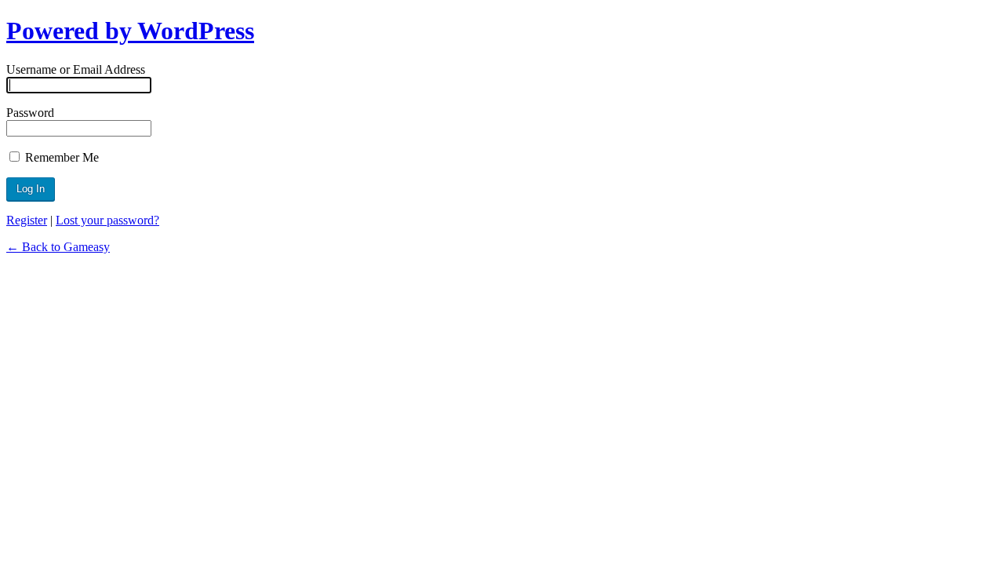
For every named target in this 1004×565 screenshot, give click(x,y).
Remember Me (60, 157)
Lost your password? (107, 220)
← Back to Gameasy (58, 246)
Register (26, 220)
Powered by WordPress (130, 30)
